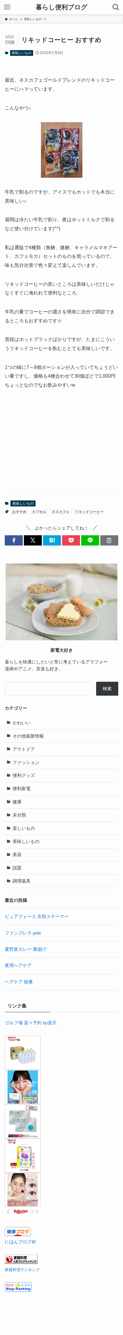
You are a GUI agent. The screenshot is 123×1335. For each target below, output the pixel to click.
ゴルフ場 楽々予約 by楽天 (31, 1022)
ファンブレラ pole (23, 933)
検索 (107, 688)
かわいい (21, 722)
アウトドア (24, 749)
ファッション (26, 762)
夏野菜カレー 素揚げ (25, 949)
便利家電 (21, 788)
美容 (17, 854)
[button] (14, 540)
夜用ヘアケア (18, 965)
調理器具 (21, 881)
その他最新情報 (28, 736)
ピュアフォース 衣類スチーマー (37, 916)
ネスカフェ (61, 512)
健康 (17, 801)
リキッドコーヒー (89, 512)
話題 (17, 867)
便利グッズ (24, 775)
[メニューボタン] (7, 7)
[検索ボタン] (116, 7)
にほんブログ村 (20, 1242)
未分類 (19, 815)
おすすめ (19, 512)
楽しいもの (24, 828)
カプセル (39, 512)
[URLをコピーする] (109, 540)
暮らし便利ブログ (61, 7)
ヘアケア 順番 (19, 982)
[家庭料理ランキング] (21, 1262)
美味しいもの (21, 53)
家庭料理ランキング (22, 1269)
